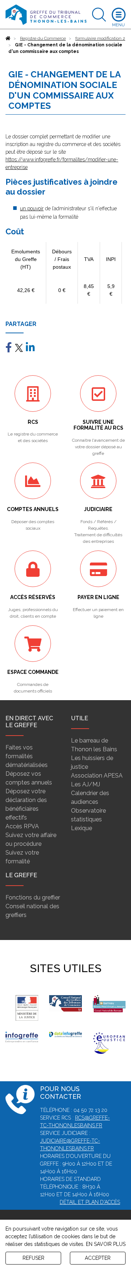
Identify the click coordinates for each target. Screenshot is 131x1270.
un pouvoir (32, 208)
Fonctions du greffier (32, 897)
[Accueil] (8, 38)
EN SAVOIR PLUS (106, 1244)
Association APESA (97, 775)
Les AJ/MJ (85, 784)
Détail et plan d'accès (90, 1202)
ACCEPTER (98, 1258)
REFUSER (33, 1258)
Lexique (81, 828)
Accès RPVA (22, 826)
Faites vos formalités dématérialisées (26, 756)
